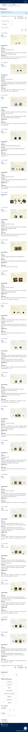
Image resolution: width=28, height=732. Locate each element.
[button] (15, 18)
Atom (10, 4)
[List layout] (22, 30)
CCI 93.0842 (4, 440)
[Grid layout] (25, 30)
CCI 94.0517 (4, 338)
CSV (8, 4)
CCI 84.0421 (4, 33)
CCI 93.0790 (4, 580)
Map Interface (17, 6)
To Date (3, 713)
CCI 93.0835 (4, 406)
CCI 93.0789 (4, 543)
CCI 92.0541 (4, 95)
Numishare (24, 730)
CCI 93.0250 (4, 271)
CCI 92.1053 (4, 303)
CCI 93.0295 (4, 240)
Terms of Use (4, 726)
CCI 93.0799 (4, 617)
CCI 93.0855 (4, 474)
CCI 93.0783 (4, 506)
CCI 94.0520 (4, 372)
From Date (3, 708)
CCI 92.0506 (4, 62)
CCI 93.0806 (4, 632)
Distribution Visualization (7, 6)
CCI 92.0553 (4, 129)
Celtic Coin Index (6, 2)
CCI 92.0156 (4, 207)
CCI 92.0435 (4, 160)
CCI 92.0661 (4, 192)
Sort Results (5, 27)
